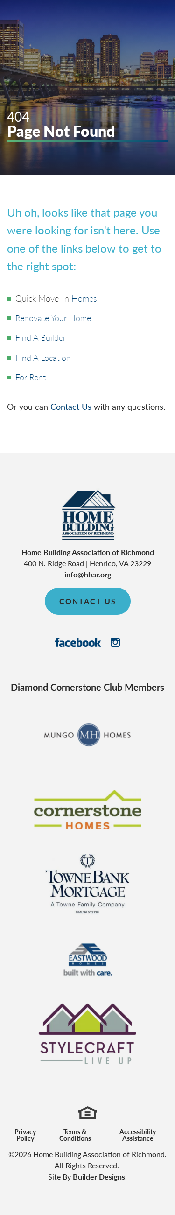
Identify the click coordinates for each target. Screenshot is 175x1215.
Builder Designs (99, 1176)
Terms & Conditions (75, 1135)
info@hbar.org (87, 574)
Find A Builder (40, 337)
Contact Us (70, 406)
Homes (84, 298)
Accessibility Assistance (137, 1135)
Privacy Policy (25, 1135)
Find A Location (43, 357)
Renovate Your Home (53, 317)
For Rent (30, 377)
